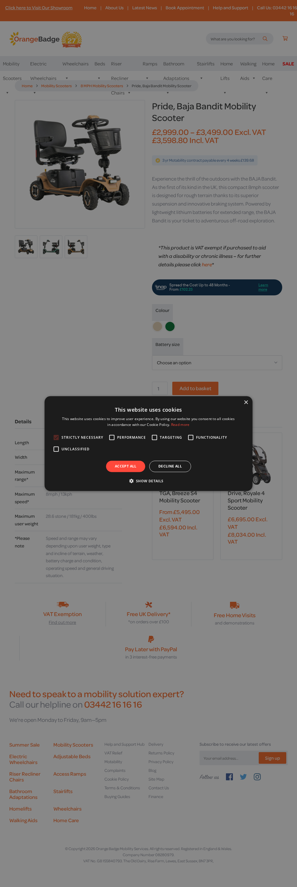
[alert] (148, 443)
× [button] (246, 402)
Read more (180, 424)
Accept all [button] (126, 466)
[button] (148, 481)
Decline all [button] (170, 466)
